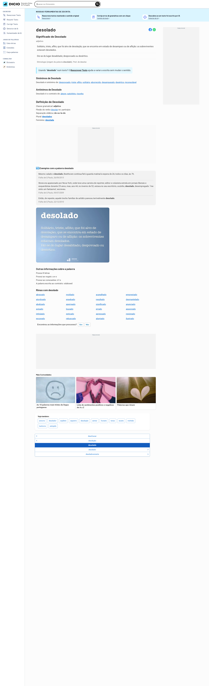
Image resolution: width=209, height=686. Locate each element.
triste (73, 82)
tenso (113, 421)
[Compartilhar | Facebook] (150, 29)
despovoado (65, 82)
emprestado (131, 294)
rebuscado (71, 318)
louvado (69, 309)
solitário (86, 82)
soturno (42, 421)
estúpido (53, 426)
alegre (63, 93)
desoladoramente (92, 454)
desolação (84, 421)
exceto (121, 421)
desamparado (108, 82)
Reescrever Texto (79, 70)
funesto (104, 421)
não (87, 325)
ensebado (70, 299)
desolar (54, 109)
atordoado (41, 299)
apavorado (131, 309)
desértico (120, 82)
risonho (80, 93)
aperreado (70, 304)
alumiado (100, 318)
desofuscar (92, 436)
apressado (101, 314)
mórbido (131, 421)
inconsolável (130, 82)
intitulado (40, 314)
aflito (79, 82)
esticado (70, 314)
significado (101, 304)
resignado (130, 314)
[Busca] (97, 4)
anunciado (130, 304)
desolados (47, 116)
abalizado (40, 304)
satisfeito (71, 93)
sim (80, 325)
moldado (70, 294)
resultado (100, 299)
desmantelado (132, 299)
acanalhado (101, 294)
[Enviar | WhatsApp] (154, 29)
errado (99, 309)
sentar (94, 421)
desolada (49, 120)
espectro (73, 421)
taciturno (42, 426)
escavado (40, 318)
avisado (39, 309)
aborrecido (96, 82)
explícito (63, 421)
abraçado (40, 294)
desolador (52, 421)
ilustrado (130, 318)
